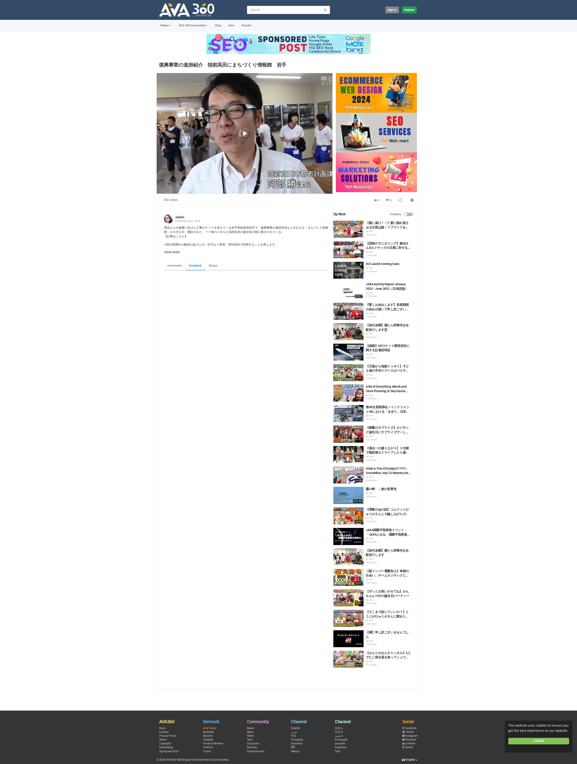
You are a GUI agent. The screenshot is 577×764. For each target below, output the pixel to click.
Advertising (166, 747)
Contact (164, 732)
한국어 (339, 732)
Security (208, 735)
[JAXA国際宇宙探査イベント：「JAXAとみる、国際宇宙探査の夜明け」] (348, 536)
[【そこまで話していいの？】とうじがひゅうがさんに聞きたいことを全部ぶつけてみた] (348, 618)
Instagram (411, 735)
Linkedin (410, 743)
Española (340, 747)
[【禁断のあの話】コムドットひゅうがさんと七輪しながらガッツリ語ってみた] (348, 516)
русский (340, 743)
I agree (538, 741)
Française (297, 739)
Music (250, 728)
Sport (250, 732)
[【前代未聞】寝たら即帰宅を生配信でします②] (348, 331)
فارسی (339, 735)
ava (371, 231)
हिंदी (293, 747)
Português (341, 739)
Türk (337, 751)
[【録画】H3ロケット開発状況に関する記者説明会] (348, 352)
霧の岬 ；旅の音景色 (381, 489)
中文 (293, 735)
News (250, 735)
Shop (218, 25)
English (295, 728)
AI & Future (209, 728)
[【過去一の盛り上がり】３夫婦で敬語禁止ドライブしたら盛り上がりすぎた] (348, 454)
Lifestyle (208, 739)
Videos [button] (164, 25)
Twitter (409, 732)
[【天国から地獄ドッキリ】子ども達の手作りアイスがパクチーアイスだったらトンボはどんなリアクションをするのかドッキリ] (348, 372)
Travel (207, 751)
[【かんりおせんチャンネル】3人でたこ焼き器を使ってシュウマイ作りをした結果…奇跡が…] (348, 659)
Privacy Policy (167, 735)
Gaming (252, 747)
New (231, 25)
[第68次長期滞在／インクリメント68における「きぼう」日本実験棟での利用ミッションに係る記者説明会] (348, 413)
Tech (250, 739)
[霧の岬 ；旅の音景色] (348, 495)
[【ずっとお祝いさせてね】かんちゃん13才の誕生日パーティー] (348, 597)
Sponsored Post (169, 751)
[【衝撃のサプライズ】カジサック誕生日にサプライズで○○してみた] (348, 434)
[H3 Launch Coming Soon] (348, 270)
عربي (294, 732)
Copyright (165, 743)
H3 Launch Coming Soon (382, 264)
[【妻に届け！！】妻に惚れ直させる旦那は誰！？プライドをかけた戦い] (348, 229)
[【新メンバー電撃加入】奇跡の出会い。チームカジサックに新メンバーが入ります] (348, 577)
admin (179, 217)
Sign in (392, 10)
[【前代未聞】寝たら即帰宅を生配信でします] (348, 557)
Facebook (195, 265)
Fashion (208, 747)
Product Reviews (213, 743)
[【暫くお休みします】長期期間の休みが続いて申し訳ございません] (348, 311)
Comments (174, 265)
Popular (247, 25)
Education (253, 743)
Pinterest (410, 739)
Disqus (213, 265)
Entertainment (255, 751)
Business (208, 732)
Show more (172, 252)
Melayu (295, 751)
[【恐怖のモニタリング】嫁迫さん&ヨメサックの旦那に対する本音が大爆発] (348, 249)
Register (409, 10)
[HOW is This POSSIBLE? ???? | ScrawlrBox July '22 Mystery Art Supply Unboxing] (348, 475)
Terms (163, 739)
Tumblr (409, 747)
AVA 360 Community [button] (192, 25)
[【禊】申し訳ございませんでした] (348, 638)
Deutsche (296, 743)
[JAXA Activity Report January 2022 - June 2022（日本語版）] (348, 290)
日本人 (339, 728)
